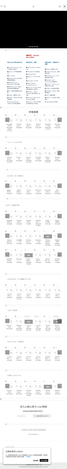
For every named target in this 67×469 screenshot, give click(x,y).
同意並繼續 (44, 460)
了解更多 (28, 457)
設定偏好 (35, 460)
